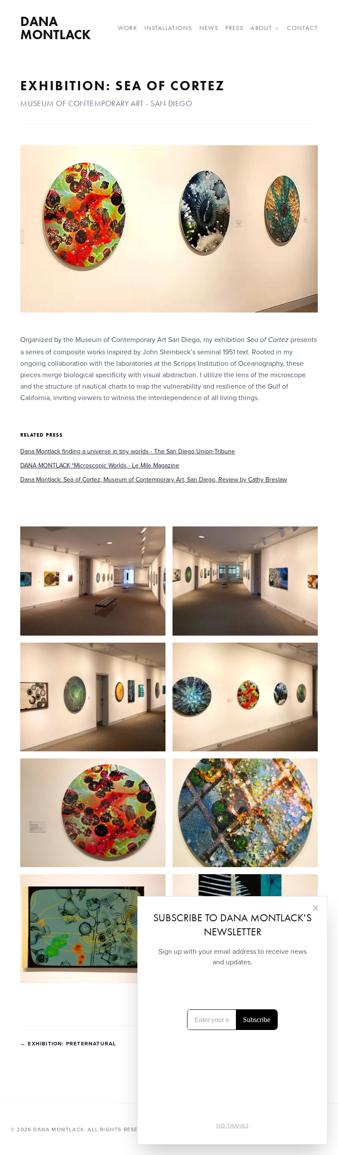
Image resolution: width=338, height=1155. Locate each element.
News (209, 28)
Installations (168, 28)
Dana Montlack (55, 28)
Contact (302, 28)
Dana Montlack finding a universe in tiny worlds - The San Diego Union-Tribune (127, 451)
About (261, 28)
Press (234, 28)
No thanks (232, 1125)
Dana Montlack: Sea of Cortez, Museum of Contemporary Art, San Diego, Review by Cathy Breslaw (153, 479)
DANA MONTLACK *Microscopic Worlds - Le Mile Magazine (99, 465)
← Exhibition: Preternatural (68, 1043)
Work (128, 28)
